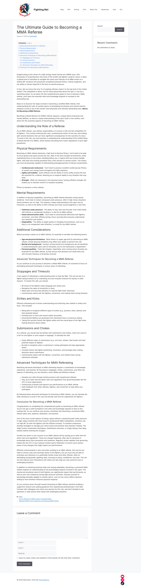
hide (29, 43)
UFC (68, 9)
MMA (84, 9)
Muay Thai (93, 9)
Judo (114, 9)
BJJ (121, 9)
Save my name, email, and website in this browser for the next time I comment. (49, 558)
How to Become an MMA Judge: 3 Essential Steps (35, 499)
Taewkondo (105, 9)
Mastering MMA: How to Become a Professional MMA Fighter (39, 501)
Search (100, 26)
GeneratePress (44, 580)
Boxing (76, 9)
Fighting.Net (41, 9)
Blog (62, 9)
